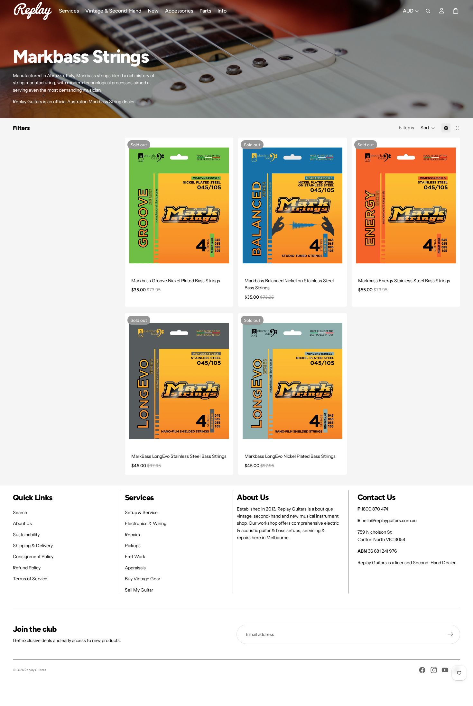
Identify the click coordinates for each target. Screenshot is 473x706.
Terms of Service (30, 579)
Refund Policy (27, 568)
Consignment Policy (33, 556)
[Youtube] (445, 670)
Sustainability (26, 535)
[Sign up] (450, 634)
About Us (22, 523)
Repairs (132, 535)
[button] (428, 128)
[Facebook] (422, 670)
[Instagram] (434, 670)
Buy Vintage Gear (142, 579)
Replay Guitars (35, 670)
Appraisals (135, 568)
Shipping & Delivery (33, 545)
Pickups (133, 545)
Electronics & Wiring (145, 523)
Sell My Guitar (139, 590)
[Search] (428, 11)
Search (20, 512)
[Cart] (456, 11)
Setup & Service (141, 512)
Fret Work (135, 556)
